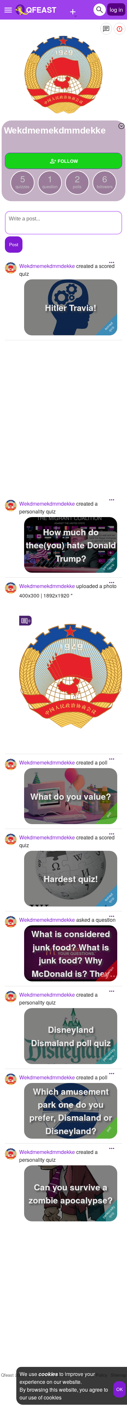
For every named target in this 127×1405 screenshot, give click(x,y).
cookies (48, 1374)
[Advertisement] (63, 410)
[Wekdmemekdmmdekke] (63, 75)
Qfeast (12, 1375)
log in (116, 9)
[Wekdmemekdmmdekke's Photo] (70, 676)
